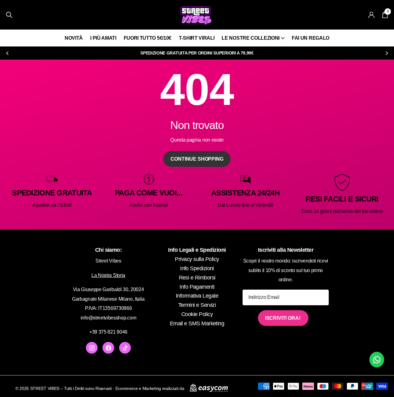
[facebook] (108, 348)
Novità (74, 38)
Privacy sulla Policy (197, 259)
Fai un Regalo (310, 38)
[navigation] (7, 53)
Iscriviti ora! (283, 318)
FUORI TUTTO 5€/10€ (147, 38)
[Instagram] (92, 348)
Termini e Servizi (197, 305)
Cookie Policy (197, 314)
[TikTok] (125, 348)
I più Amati (103, 38)
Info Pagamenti (196, 287)
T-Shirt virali (197, 38)
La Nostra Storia (108, 275)
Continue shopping (197, 159)
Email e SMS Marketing (197, 323)
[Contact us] (376, 359)
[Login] (371, 15)
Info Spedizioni (197, 268)
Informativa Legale (197, 296)
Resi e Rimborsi (197, 278)
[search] (9, 15)
